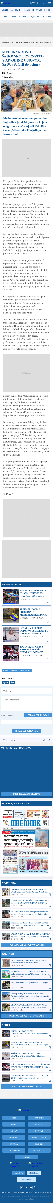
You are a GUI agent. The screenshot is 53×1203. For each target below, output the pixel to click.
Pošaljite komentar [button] (38, 715)
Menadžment (6, 1192)
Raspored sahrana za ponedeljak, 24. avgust (26, 985)
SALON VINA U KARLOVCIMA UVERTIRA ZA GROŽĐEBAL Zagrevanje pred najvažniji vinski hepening (26, 936)
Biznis (26, 9)
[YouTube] (30, 1187)
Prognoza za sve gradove (26, 794)
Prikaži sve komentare (26, 731)
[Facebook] (17, 1187)
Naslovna (6, 42)
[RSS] (35, 1187)
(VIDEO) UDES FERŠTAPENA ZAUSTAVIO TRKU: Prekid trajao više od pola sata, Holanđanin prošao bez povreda (26, 1078)
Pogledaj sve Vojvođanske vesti (27, 945)
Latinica (19, 1173)
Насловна (26, 1179)
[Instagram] (22, 1187)
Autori (42, 1192)
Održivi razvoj (39, 1137)
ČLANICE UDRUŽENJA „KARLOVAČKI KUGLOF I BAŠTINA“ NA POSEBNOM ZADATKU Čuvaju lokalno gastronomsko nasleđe (26, 1007)
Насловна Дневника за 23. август (26, 841)
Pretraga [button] (43, 3)
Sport (46, 9)
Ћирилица (33, 1173)
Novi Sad (39, 1131)
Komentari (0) (10, 77)
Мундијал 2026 (35, 16)
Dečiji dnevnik (39, 1150)
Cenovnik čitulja (31, 1192)
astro (22, 16)
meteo (5, 16)
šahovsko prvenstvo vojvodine (17, 670)
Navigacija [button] (49, 3)
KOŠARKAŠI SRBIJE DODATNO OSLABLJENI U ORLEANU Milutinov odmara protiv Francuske (26, 634)
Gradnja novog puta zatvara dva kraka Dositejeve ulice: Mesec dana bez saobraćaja (26, 996)
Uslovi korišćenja (7, 715)
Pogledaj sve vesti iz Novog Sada (26, 1016)
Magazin (39, 1144)
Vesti (5, 9)
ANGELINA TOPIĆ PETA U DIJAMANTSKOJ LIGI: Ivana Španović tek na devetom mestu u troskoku (26, 597)
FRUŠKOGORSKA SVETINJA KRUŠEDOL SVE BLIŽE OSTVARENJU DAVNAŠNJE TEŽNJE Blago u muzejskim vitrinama (26, 892)
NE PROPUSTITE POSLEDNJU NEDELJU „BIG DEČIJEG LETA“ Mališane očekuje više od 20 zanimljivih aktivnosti (26, 974)
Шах (25, 42)
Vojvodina (14, 1137)
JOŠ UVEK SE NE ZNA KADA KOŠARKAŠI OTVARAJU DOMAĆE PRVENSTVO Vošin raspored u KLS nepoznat (26, 653)
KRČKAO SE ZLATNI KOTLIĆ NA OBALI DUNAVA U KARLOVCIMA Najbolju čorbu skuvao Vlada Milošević (26, 925)
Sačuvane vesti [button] (38, 3)
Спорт (17, 42)
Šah (12, 682)
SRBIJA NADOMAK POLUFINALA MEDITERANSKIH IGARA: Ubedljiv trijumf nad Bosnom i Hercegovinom (26, 615)
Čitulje (26, 1157)
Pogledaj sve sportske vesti (27, 1087)
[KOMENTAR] (12, 740)
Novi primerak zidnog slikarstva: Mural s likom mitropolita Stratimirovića (26, 963)
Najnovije (15, 9)
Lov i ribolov (14, 1150)
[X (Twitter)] (26, 1187)
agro (14, 16)
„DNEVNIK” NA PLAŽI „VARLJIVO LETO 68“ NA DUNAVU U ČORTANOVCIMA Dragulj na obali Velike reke (26, 903)
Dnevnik (10, 73)
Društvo (37, 9)
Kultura (14, 1144)
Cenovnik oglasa (18, 1192)
